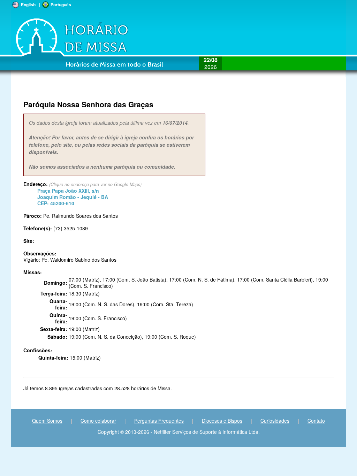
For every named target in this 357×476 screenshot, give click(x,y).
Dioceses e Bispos (222, 420)
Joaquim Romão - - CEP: (72, 197)
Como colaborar (98, 420)
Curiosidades (274, 420)
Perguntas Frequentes (159, 420)
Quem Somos (47, 420)
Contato (316, 420)
